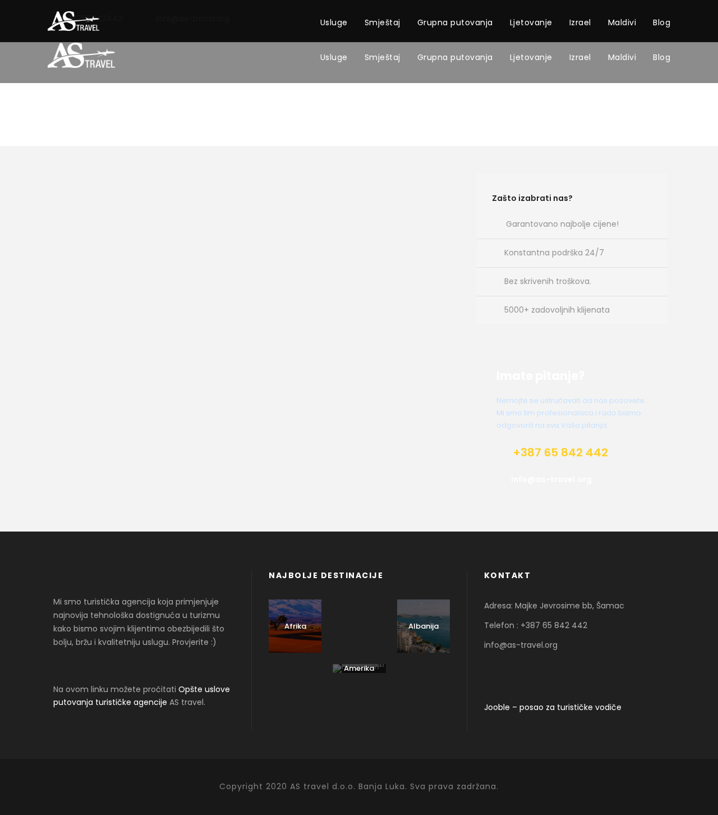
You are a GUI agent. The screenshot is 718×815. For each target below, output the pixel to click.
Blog (661, 57)
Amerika (359, 668)
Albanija (423, 626)
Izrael (580, 57)
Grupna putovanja (455, 57)
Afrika (295, 626)
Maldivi (622, 57)
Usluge (334, 57)
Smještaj (383, 57)
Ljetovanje (531, 57)
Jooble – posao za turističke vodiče (553, 707)
